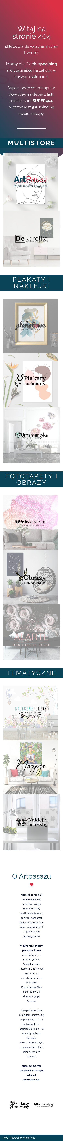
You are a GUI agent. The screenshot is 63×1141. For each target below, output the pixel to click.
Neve (5, 1137)
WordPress (29, 1137)
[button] (11, 1105)
